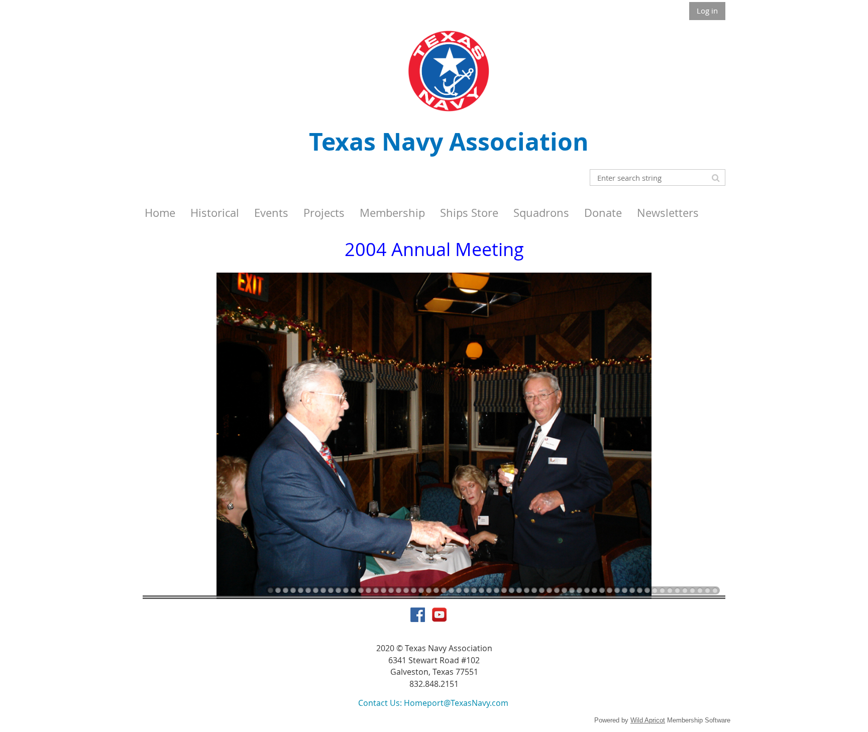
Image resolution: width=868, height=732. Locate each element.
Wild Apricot (647, 720)
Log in (707, 11)
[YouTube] (439, 614)
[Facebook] (417, 614)
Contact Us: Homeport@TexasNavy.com (433, 702)
